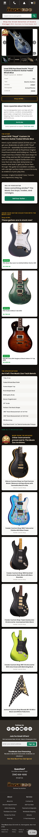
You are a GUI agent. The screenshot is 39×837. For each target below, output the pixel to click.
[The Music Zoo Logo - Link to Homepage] (19, 9)
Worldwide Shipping (29, 811)
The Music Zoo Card (9, 811)
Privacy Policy (14, 831)
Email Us (19, 778)
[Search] (34, 16)
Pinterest (30, 729)
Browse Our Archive (19, 788)
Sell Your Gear (29, 805)
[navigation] (5, 3)
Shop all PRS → (19, 99)
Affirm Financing (10, 808)
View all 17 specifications (12, 430)
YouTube (21, 729)
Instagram (26, 729)
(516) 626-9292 (29, 126)
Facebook (13, 729)
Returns (29, 815)
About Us (10, 801)
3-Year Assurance (29, 818)
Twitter (17, 729)
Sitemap (9, 818)
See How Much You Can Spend (19, 759)
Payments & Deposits (29, 808)
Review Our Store (9, 815)
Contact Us (29, 801)
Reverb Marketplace (9, 729)
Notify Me (19, 122)
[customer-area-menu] (24, 3)
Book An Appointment (10, 805)
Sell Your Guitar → (19, 198)
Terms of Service (21, 831)
